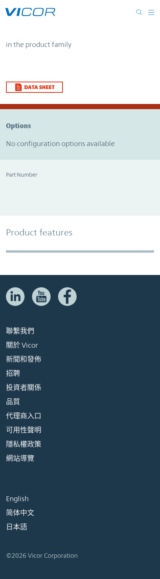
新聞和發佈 (23, 359)
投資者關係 (23, 387)
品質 (13, 402)
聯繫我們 (20, 331)
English (17, 498)
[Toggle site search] (141, 12)
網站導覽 (20, 458)
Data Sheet (39, 87)
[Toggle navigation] (151, 12)
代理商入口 (23, 416)
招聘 (13, 373)
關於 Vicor (22, 345)
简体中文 (20, 513)
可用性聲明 (23, 430)
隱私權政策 (23, 444)
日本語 (16, 527)
